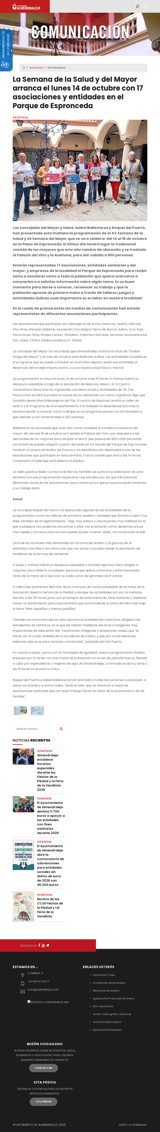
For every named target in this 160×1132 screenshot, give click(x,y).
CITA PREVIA (44, 1101)
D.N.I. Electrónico (103, 1006)
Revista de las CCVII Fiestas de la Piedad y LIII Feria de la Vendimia (50, 908)
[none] (80, 170)
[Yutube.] (43, 945)
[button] (20, 710)
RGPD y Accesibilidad (133, 1125)
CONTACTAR (43, 1068)
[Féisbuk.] (39, 945)
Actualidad (36, 67)
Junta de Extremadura (107, 1022)
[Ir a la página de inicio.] (26, 6)
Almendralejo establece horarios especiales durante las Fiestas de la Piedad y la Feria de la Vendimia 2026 (50, 772)
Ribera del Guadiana (106, 991)
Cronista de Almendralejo (109, 983)
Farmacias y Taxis (104, 975)
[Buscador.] (137, 7)
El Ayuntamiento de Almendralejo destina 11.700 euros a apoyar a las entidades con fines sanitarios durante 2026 (51, 818)
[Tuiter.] (48, 945)
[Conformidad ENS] (48, 1002)
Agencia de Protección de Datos (113, 998)
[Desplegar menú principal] (145, 7)
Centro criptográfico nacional (112, 1014)
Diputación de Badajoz (107, 1030)
